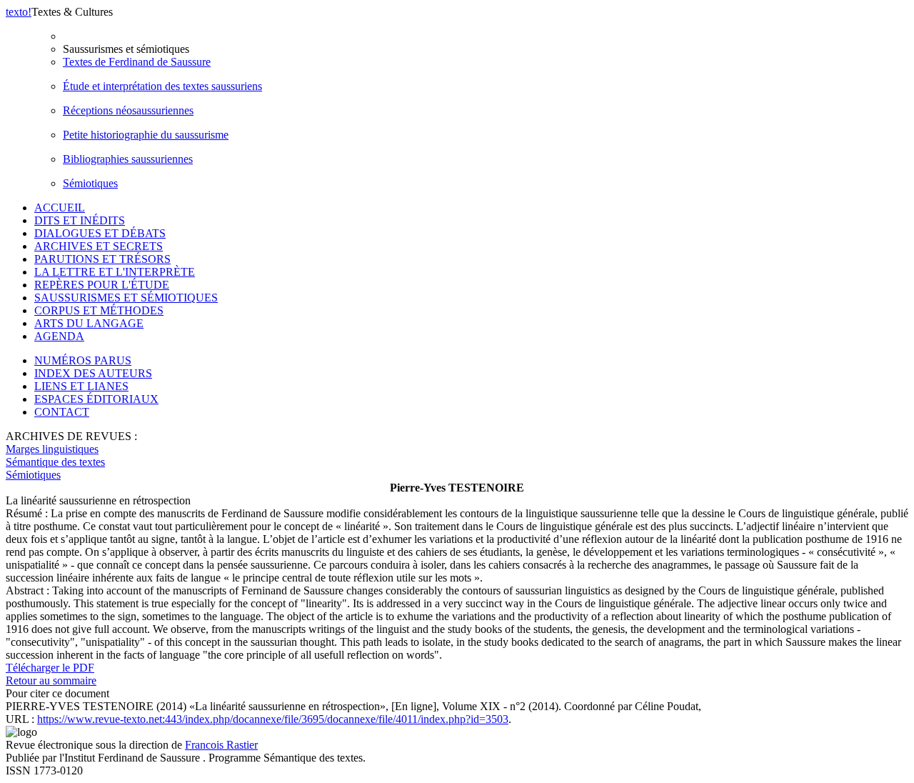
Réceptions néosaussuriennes (128, 110)
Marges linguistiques (52, 449)
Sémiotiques (90, 183)
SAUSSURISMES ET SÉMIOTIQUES (126, 297)
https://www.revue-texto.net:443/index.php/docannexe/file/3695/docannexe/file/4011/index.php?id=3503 (272, 719)
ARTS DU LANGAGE (89, 323)
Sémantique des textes (55, 462)
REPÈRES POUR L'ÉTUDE (101, 285)
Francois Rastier (221, 745)
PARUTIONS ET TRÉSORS (102, 259)
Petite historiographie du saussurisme (145, 135)
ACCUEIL (59, 207)
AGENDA (59, 336)
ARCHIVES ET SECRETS (98, 246)
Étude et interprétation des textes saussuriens (162, 86)
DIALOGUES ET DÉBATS (100, 233)
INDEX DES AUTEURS (93, 373)
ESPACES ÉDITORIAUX (96, 399)
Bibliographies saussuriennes (128, 159)
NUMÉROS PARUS (82, 360)
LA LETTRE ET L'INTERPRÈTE (114, 272)
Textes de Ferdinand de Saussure (137, 62)
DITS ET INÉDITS (79, 220)
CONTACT (61, 412)
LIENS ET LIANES (81, 386)
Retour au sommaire (51, 680)
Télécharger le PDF (50, 668)
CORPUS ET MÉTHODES (99, 310)
